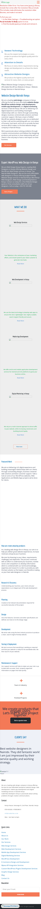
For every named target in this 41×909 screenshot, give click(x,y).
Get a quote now (20, 720)
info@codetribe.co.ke (11, 813)
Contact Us (5, 878)
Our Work (4, 839)
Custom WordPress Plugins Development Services (19, 869)
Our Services (5, 842)
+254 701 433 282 (25, 186)
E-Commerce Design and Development (15, 862)
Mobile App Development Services (13, 852)
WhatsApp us (14, 906)
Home (3, 832)
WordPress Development (10, 859)
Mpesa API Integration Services (12, 865)
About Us (4, 836)
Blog (3, 875)
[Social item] (2, 822)
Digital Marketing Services (10, 856)
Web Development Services (11, 849)
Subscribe (20, 894)
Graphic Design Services (10, 872)
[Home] (5, 2)
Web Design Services (8, 846)
